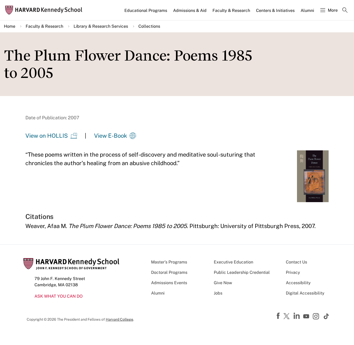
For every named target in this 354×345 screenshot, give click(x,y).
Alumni (307, 10)
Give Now (223, 282)
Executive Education (233, 262)
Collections (149, 26)
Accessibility (298, 282)
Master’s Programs (169, 262)
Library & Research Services (101, 26)
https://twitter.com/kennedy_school (287, 316)
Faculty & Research (231, 10)
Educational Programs (145, 10)
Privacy (293, 272)
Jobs (218, 293)
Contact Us (296, 262)
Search (345, 10)
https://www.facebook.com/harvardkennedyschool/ (279, 316)
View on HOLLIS (46, 135)
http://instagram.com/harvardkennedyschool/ (317, 316)
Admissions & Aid (190, 10)
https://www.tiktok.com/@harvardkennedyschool (326, 316)
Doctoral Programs (169, 272)
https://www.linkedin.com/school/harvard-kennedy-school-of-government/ (297, 316)
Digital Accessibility (305, 293)
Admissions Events (169, 282)
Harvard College (119, 319)
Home (9, 26)
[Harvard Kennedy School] (45, 10)
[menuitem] (146, 13)
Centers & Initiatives (275, 10)
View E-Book (110, 135)
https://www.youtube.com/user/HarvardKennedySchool (307, 316)
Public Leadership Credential (242, 272)
